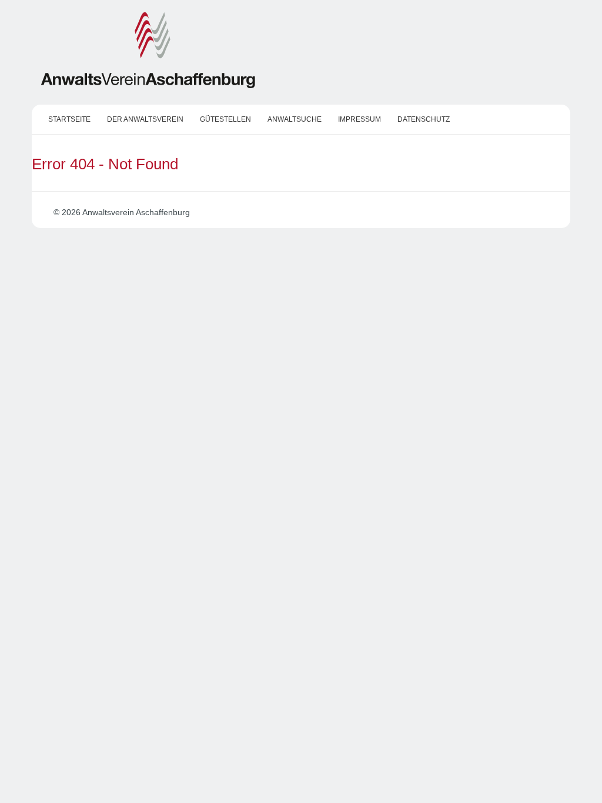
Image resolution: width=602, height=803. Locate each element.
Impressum (359, 119)
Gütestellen (225, 119)
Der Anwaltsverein (145, 119)
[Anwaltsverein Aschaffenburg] (148, 86)
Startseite (69, 119)
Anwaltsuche (294, 119)
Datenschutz (423, 119)
